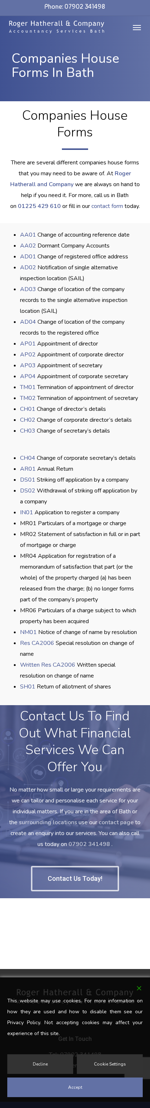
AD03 (28, 289)
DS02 (27, 491)
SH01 (27, 687)
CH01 (27, 409)
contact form (107, 206)
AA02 (28, 246)
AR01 (28, 469)
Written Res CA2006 (47, 665)
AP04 (28, 376)
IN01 (26, 512)
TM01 (28, 387)
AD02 (28, 267)
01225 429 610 (40, 206)
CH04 (27, 458)
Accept (75, 1087)
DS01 (27, 480)
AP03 (28, 365)
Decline (40, 1064)
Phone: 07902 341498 (74, 6)
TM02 (28, 398)
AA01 (28, 235)
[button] (137, 27)
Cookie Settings (110, 1064)
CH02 (27, 420)
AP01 (28, 344)
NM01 (28, 632)
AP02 (28, 355)
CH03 (27, 431)
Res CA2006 (37, 643)
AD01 (28, 257)
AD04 (28, 322)
